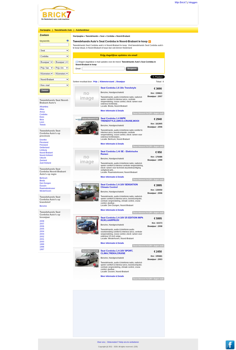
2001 (42, 239)
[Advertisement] (138, 14)
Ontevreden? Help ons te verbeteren (123, 342)
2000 (42, 242)
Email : (79, 68)
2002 (42, 236)
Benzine (43, 206)
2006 (42, 226)
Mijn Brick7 (181, 2)
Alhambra (44, 107)
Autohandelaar (82, 30)
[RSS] (149, 42)
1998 (42, 247)
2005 (42, 229)
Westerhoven (45, 191)
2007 (42, 224)
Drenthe (43, 140)
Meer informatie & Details (112, 111)
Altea (42, 109)
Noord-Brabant (46, 153)
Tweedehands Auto (63, 30)
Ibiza (42, 119)
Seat (102, 36)
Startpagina (45, 30)
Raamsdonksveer (47, 188)
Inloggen (192, 2)
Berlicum (43, 178)
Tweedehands (92, 36)
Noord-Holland (46, 155)
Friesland (44, 145)
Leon (42, 122)
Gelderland (44, 147)
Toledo (43, 125)
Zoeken (44, 35)
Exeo (42, 117)
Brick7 (58, 12)
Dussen (43, 186)
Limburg (43, 150)
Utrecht (43, 158)
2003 (42, 234)
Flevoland (44, 142)
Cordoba (43, 114)
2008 (42, 221)
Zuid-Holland (45, 163)
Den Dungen (45, 183)
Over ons (101, 342)
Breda (42, 180)
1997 (42, 249)
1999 (42, 244)
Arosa (42, 112)
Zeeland (43, 160)
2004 (42, 231)
